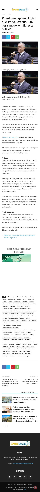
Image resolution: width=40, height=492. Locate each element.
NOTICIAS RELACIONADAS (11, 392)
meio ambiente (16, 323)
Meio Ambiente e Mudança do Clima (12, 325)
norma (22, 332)
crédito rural (28, 311)
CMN (34, 304)
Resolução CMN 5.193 (10, 137)
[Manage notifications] (35, 487)
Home (3, 14)
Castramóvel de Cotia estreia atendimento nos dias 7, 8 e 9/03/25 (30, 381)
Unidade (12, 356)
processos (27, 339)
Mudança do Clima (7, 332)
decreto (5, 313)
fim (29, 315)
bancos (4, 301)
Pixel (25, 489)
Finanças (34, 315)
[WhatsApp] (17, 37)
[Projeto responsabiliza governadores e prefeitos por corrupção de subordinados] (7, 409)
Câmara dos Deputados (9, 304)
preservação (6, 339)
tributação (5, 356)
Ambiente (30, 297)
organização (6, 334)
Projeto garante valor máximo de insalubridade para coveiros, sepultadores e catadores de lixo (25, 418)
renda (35, 344)
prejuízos (26, 337)
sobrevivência (6, 351)
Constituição (14, 311)
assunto (19, 299)
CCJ (18, 304)
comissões (5, 306)
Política (9, 14)
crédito (21, 311)
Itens (12, 320)
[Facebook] (4, 37)
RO (23, 346)
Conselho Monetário (8, 308)
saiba (32, 346)
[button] (3, 9)
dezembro (16, 315)
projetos (5, 344)
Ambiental (23, 297)
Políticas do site (21, 484)
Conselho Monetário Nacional (22, 308)
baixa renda (31, 299)
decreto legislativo (13, 313)
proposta (11, 344)
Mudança (32, 330)
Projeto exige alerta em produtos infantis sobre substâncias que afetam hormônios (25, 400)
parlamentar (18, 334)
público (24, 344)
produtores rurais (22, 341)
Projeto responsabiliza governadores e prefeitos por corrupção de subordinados (24, 409)
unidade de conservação (23, 356)
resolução (5, 346)
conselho (27, 306)
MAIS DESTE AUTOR (27, 392)
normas (28, 332)
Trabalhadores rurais (17, 353)
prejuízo (20, 337)
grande (22, 318)
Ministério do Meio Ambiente (10, 327)
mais (4, 323)
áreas (4, 299)
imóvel (28, 318)
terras (28, 351)
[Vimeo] (20, 477)
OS (12, 334)
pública (18, 344)
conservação (6, 311)
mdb (8, 323)
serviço (17, 349)
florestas (5, 318)
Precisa (14, 337)
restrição (12, 346)
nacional (16, 332)
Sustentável (22, 351)
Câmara (31, 301)
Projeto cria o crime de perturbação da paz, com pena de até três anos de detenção (10, 382)
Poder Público (6, 337)
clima (29, 304)
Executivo (23, 315)
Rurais (27, 346)
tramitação (27, 353)
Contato (30, 484)
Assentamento (11, 299)
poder (31, 334)
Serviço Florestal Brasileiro (27, 349)
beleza (10, 301)
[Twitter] (8, 37)
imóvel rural (6, 320)
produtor (5, 341)
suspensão (14, 351)
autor (24, 299)
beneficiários (17, 301)
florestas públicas (13, 318)
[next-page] (6, 426)
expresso (6, 32)
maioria (34, 320)
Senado (11, 349)
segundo (5, 349)
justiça (17, 320)
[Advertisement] (20, 3)
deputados (30, 313)
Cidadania (23, 304)
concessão (12, 306)
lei (29, 320)
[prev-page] (3, 426)
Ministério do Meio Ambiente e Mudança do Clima (15, 330)
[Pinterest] (13, 37)
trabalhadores (6, 353)
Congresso (20, 306)
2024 (9, 297)
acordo (16, 297)
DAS (35, 311)
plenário (25, 334)
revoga (18, 346)
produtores (13, 341)
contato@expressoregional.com (23, 463)
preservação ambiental (17, 339)
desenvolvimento (7, 315)
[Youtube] (30, 477)
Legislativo (24, 320)
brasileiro (25, 301)
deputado (22, 313)
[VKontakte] (25, 477)
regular (29, 344)
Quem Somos (12, 484)
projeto (31, 341)
